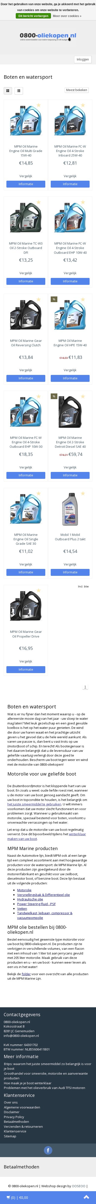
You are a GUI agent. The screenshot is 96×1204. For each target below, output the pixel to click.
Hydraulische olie (30, 899)
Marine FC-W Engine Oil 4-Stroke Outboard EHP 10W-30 (26, 442)
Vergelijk (25, 176)
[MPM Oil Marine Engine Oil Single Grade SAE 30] (25, 508)
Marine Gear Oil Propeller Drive (26, 633)
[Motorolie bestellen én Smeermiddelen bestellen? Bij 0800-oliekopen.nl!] (48, 37)
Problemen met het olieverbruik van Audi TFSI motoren (44, 1088)
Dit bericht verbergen (33, 16)
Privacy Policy (14, 1117)
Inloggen (83, 59)
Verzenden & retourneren (23, 1126)
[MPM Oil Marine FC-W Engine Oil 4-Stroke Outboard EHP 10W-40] (70, 217)
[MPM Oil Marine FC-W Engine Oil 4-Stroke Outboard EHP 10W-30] (25, 411)
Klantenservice (15, 1131)
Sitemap (10, 1136)
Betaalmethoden (16, 1121)
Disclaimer (11, 1112)
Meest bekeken (76, 90)
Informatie (26, 184)
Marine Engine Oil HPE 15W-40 (70, 342)
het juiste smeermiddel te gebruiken (34, 804)
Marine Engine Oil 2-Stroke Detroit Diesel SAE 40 (70, 442)
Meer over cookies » (67, 16)
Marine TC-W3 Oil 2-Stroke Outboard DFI (26, 247)
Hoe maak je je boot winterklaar (27, 1083)
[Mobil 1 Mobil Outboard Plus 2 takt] (70, 508)
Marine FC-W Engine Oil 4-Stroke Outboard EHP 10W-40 (70, 247)
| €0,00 (19, 1197)
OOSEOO (78, 1186)
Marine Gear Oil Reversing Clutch (26, 342)
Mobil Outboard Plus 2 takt (70, 536)
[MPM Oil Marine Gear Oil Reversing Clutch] (25, 314)
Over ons (11, 1102)
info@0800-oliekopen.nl (21, 1035)
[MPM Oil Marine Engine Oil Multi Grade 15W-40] (25, 120)
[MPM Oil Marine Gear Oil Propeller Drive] (25, 605)
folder (26, 974)
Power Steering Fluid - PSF (36, 904)
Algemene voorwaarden (22, 1107)
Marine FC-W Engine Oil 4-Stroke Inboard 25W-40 (70, 150)
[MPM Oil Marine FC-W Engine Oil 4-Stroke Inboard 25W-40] (70, 120)
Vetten (22, 908)
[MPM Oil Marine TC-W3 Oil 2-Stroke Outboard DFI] (25, 217)
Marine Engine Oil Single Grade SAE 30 (26, 539)
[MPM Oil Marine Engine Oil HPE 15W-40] (70, 314)
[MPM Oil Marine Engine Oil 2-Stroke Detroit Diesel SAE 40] (70, 411)
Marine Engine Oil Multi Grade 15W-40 (25, 150)
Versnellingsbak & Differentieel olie (43, 895)
